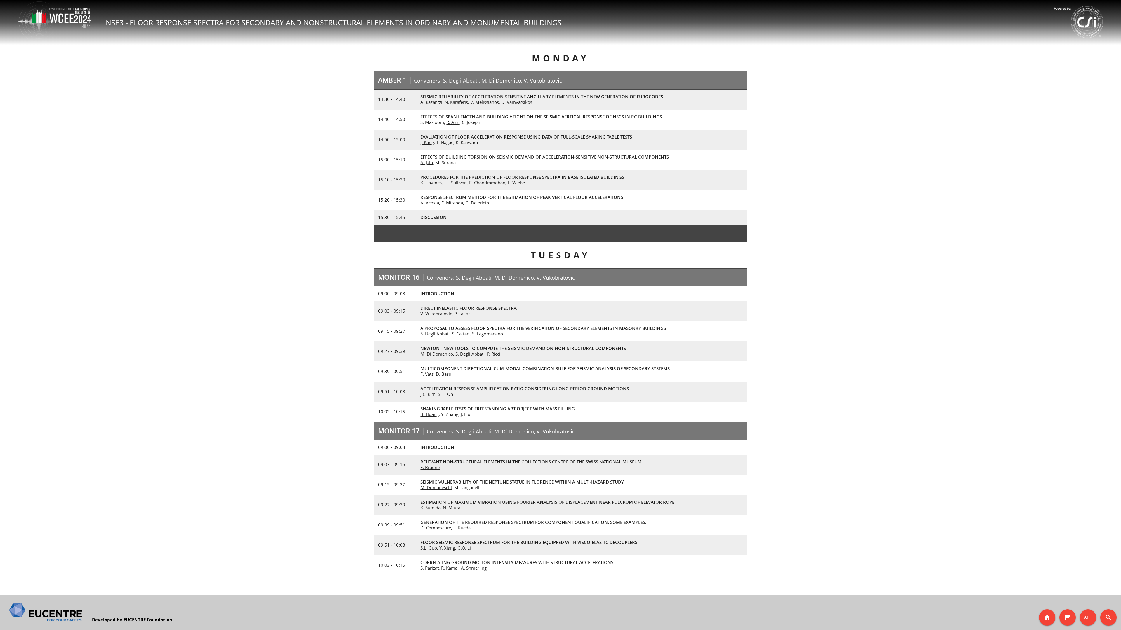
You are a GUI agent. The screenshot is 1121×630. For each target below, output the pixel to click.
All (1088, 617)
